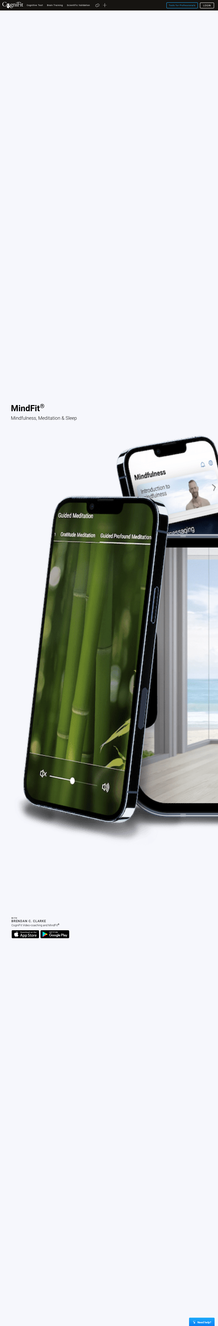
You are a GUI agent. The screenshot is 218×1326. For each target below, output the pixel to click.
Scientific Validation (78, 5)
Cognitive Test (35, 5)
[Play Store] (54, 937)
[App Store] (25, 937)
